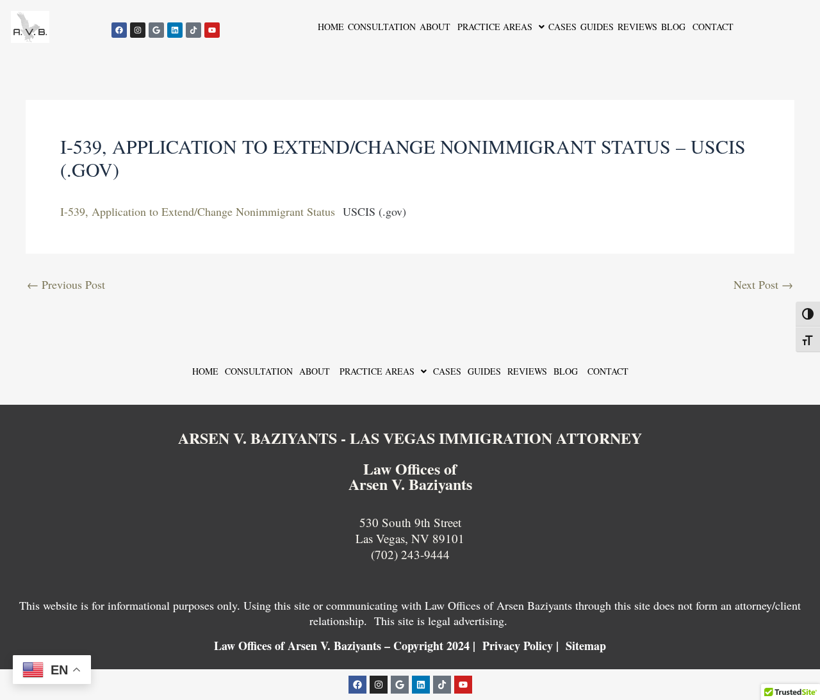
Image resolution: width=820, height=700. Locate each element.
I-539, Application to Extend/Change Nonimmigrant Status (197, 211)
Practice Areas (493, 26)
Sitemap (586, 645)
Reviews (637, 26)
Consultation (382, 26)
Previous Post (66, 284)
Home (331, 26)
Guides (597, 26)
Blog (673, 26)
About (435, 26)
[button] (499, 26)
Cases (562, 26)
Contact (711, 26)
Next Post (763, 284)
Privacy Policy (517, 645)
